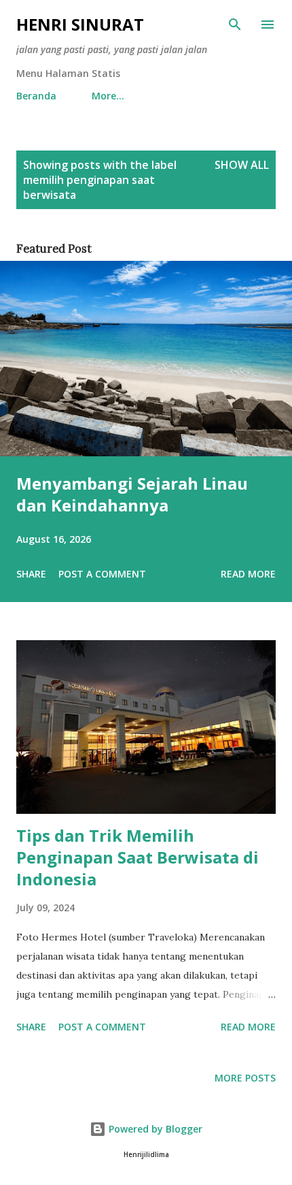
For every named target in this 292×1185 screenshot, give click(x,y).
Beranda (36, 95)
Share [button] (31, 573)
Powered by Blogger (154, 1128)
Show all (242, 164)
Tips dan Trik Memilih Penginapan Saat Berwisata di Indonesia (137, 857)
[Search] (235, 24)
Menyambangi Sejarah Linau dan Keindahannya (132, 494)
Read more (248, 573)
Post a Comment (102, 573)
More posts (245, 1077)
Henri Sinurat (80, 24)
